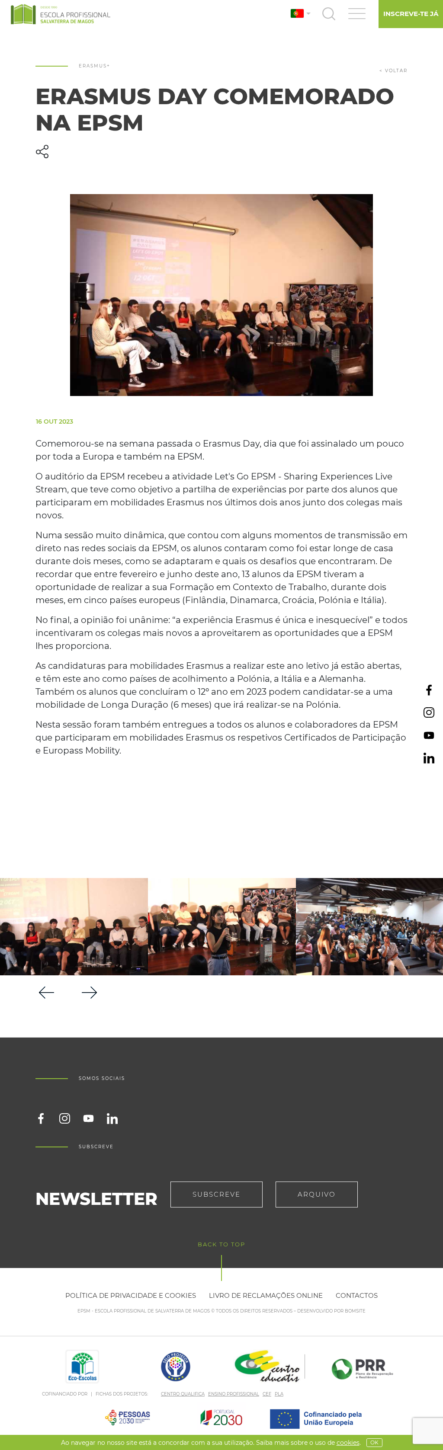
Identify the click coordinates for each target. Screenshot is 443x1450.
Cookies (348, 1443)
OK (374, 1442)
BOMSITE (355, 1311)
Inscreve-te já (410, 14)
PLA (279, 1394)
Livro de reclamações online (266, 1295)
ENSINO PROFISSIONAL (233, 1394)
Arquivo (317, 1194)
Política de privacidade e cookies (130, 1295)
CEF (267, 1394)
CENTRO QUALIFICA (183, 1394)
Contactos (357, 1295)
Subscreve (217, 1194)
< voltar (393, 70)
